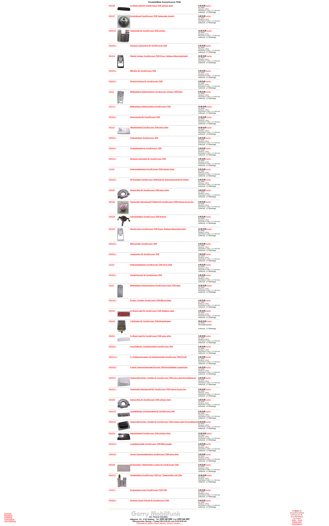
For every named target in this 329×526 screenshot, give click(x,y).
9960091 (112, 336)
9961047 (112, 127)
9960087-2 (112, 389)
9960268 (112, 217)
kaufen (204, 6)
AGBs (294, 520)
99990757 (112, 378)
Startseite (7, 514)
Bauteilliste (8, 515)
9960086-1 (112, 148)
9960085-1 (112, 500)
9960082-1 (112, 117)
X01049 (111, 169)
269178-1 (112, 107)
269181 (111, 286)
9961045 (112, 433)
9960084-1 (112, 46)
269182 (111, 92)
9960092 (112, 190)
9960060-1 (112, 347)
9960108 (112, 321)
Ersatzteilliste (9, 519)
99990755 (112, 31)
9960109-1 (112, 81)
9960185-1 (112, 180)
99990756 (112, 422)
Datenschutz (297, 522)
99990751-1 (113, 357)
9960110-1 (112, 159)
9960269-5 (112, 300)
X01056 (111, 265)
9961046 (112, 229)
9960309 (112, 311)
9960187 (112, 16)
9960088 (112, 6)
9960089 (112, 400)
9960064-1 (112, 71)
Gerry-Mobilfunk (10, 521)
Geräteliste (8, 517)
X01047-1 (112, 490)
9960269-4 (112, 444)
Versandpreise (297, 524)
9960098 (112, 465)
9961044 (112, 56)
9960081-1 (112, 275)
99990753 (112, 411)
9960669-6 (112, 367)
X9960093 (112, 454)
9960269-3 (112, 244)
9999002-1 (112, 138)
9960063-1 (112, 254)
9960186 (112, 202)
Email (300, 520)
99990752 (112, 475)
